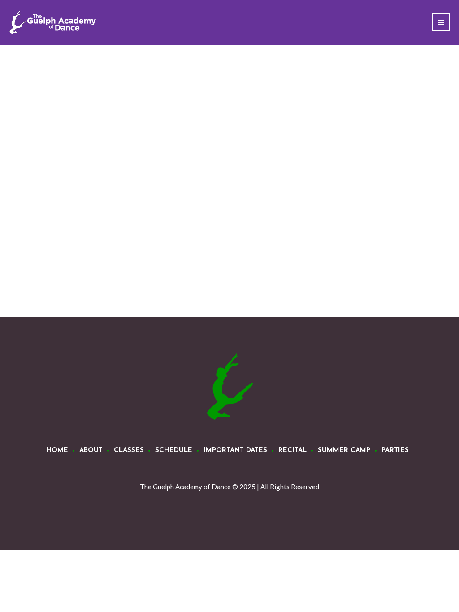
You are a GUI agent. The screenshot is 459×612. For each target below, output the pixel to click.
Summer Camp (344, 450)
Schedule (173, 450)
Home (57, 450)
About (91, 450)
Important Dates (235, 450)
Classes (129, 450)
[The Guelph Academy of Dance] (229, 387)
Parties (395, 450)
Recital (292, 450)
